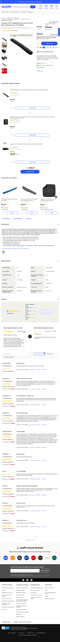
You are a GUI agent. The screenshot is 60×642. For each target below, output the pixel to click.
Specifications (17, 218)
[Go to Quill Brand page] (5, 558)
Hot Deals (23, 11)
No (37, 369)
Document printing (20, 603)
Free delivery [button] (5, 209)
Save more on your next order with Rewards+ (30, 1)
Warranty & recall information (6, 604)
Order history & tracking (7, 587)
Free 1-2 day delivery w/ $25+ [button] (48, 209)
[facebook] (31, 580)
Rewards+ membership (22, 587)
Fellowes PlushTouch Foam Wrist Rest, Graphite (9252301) (29, 199)
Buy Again (30, 11)
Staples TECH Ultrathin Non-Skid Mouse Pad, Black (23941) (48, 199)
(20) (26, 319)
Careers (47, 596)
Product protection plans (22, 611)
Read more (21, 346)
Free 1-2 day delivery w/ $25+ (46, 51)
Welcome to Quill (49, 587)
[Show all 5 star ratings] (33, 304)
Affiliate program (20, 616)
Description (6, 218)
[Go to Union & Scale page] (47, 558)
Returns (4, 590)
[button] (59, 2)
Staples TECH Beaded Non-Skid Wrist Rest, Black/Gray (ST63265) (29, 89)
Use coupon (45, 570)
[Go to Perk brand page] (26, 558)
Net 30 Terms (19, 597)
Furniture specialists (21, 609)
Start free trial (54, 34)
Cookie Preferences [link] (41, 632)
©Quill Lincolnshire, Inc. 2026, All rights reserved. (21, 628)
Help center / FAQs (6, 598)
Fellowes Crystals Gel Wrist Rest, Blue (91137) (9, 199)
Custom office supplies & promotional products (22, 600)
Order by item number (36, 595)
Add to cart (49, 43)
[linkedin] (27, 580)
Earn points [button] (54, 22)
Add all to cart (30, 171)
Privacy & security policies (8, 607)
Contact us (4, 609)
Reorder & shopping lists (37, 587)
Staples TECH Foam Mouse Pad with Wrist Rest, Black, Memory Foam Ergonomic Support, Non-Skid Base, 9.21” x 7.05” (32, 117)
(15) (26, 312)
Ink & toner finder (35, 590)
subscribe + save (20, 595)
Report (44, 369)
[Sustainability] (4, 252)
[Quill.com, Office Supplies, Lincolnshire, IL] (6, 628)
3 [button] (29, 536)
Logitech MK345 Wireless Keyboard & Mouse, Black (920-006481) (26, 144)
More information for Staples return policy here (15, 248)
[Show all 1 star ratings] (33, 317)
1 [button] (24, 536)
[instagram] (23, 580)
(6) (26, 316)
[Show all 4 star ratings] (33, 307)
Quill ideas (18, 614)
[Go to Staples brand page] (33, 558)
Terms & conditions (11, 632)
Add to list (41, 71)
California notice (30, 632)
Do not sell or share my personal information (28, 635)
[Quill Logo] (6, 6)
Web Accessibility (49, 598)
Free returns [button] (41, 67)
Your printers (34, 592)
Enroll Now (48, 29)
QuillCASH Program (21, 592)
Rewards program (20, 590)
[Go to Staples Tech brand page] (40, 558)
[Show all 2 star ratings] (33, 314)
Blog (46, 590)
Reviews (28, 218)
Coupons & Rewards (14, 11)
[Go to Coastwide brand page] (12, 558)
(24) (26, 309)
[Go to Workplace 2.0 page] (54, 558)
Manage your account (7, 592)
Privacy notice (21, 632)
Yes (32, 369)
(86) (26, 306)
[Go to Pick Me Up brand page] (19, 558)
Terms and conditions (22, 574)
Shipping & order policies (8, 601)
